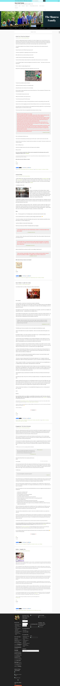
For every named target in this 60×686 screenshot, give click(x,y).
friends (36, 277)
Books (20, 642)
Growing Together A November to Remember (18, 629)
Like (16, 161)
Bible (18, 641)
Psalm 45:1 (36, 593)
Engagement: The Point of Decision (23, 426)
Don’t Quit (23, 5)
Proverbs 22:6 (18, 597)
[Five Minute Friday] (33, 265)
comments (27, 153)
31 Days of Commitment (25, 526)
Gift (26, 169)
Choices (19, 169)
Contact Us (16, 7)
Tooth (17, 666)
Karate (19, 657)
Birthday (15, 642)
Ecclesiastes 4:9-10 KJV (30, 245)
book (18, 642)
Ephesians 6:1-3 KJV (46, 324)
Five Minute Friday (45, 178)
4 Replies (47, 169)
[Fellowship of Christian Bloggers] (18, 675)
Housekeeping (17, 656)
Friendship (39, 277)
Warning (44, 169)
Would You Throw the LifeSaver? (23, 36)
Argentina (16, 639)
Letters (15, 660)
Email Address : (24, 622)
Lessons (20, 658)
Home (19, 5)
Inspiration (39, 169)
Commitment (17, 647)
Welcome (16, 5)
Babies (17, 641)
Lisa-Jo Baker (19, 179)
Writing (35, 610)
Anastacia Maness (27, 284)
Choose (31, 182)
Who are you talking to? (18, 631)
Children (19, 610)
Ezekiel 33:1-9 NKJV (46, 132)
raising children (29, 610)
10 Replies (42, 277)
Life (27, 169)
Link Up (24, 277)
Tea (33, 610)
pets (19, 663)
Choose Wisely (19, 174)
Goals (17, 654)
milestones (20, 662)
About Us (27, 5)
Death (22, 169)
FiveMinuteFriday (32, 277)
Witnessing (31, 169)
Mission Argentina (41, 5)
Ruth (32, 610)
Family (22, 277)
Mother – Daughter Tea (20, 549)
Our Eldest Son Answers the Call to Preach (17, 633)
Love (19, 660)
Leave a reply (39, 610)
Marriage (16, 662)
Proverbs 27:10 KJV (33, 255)
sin (29, 169)
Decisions (24, 169)
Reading (15, 666)
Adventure (16, 638)
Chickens (15, 644)
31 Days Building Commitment (34, 5)
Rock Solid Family (19, 3)
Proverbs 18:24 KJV (31, 232)
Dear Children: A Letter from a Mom (23, 282)
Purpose (17, 664)
